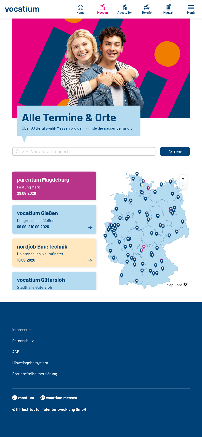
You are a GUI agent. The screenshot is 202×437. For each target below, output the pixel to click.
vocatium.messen (61, 397)
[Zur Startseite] (22, 9)
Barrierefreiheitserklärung (34, 373)
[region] (146, 231)
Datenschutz (23, 340)
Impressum (22, 329)
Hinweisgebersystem (30, 362)
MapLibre (174, 284)
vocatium (26, 397)
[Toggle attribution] (185, 284)
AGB (16, 351)
